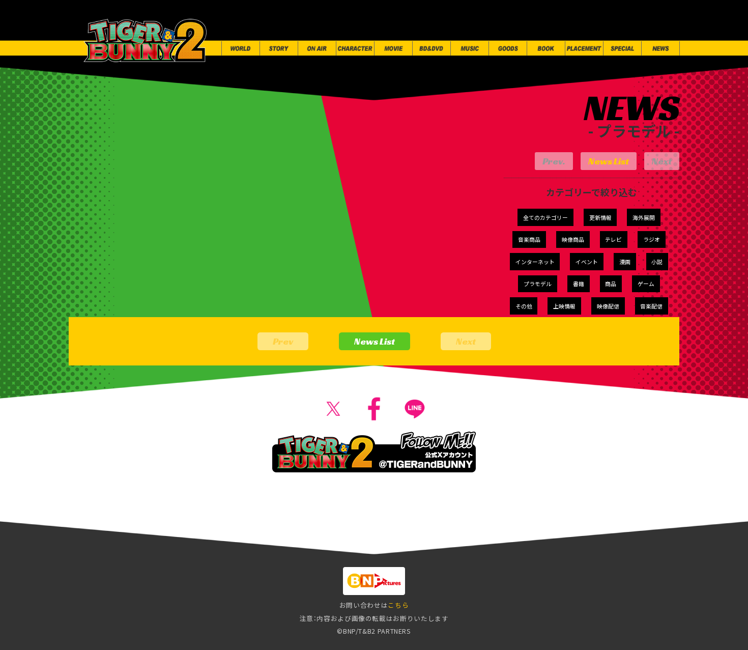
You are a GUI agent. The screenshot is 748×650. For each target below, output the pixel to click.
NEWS (693, 533)
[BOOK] (546, 48)
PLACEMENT (573, 533)
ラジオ (651, 239)
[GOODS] (508, 48)
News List (608, 161)
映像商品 (573, 239)
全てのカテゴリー (545, 217)
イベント (587, 262)
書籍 (578, 283)
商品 (610, 283)
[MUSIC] (469, 48)
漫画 (624, 262)
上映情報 (564, 306)
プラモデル (538, 283)
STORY (113, 533)
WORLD (58, 533)
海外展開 (643, 217)
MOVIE (291, 533)
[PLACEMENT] (584, 48)
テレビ (613, 239)
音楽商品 (529, 239)
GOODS (459, 533)
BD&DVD (348, 533)
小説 (657, 262)
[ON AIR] (317, 48)
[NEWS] (660, 48)
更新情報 (600, 217)
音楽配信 (651, 306)
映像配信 (608, 306)
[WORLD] (241, 48)
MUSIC (405, 533)
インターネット (535, 262)
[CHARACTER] (355, 48)
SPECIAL (639, 533)
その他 (523, 306)
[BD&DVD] (431, 48)
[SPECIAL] (622, 48)
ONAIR (165, 533)
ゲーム (646, 283)
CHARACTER (228, 533)
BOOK (511, 533)
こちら (398, 605)
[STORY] (279, 48)
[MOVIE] (393, 48)
